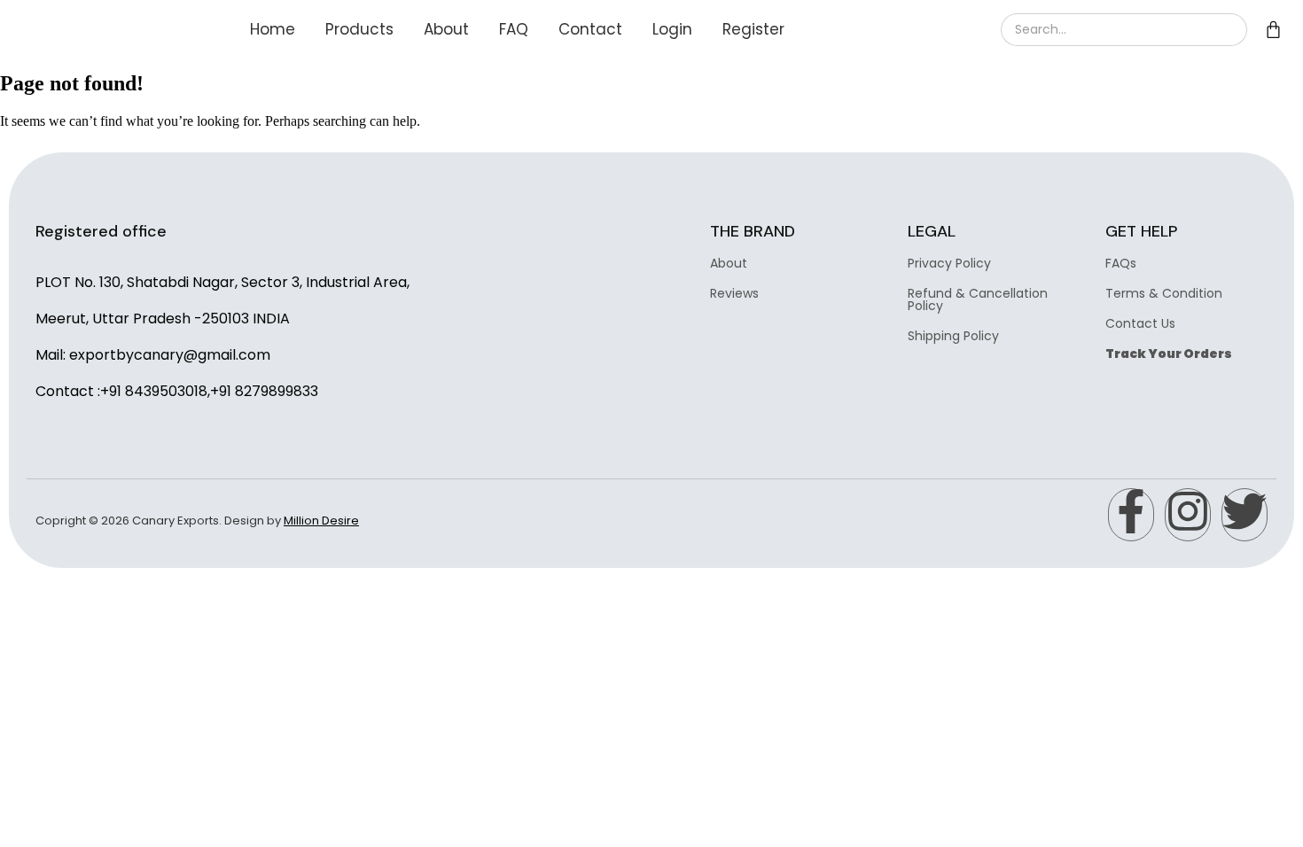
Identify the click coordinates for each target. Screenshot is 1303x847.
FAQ (513, 29)
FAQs (1120, 263)
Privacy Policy (949, 263)
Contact (590, 29)
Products (359, 29)
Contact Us (1140, 323)
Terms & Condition (1163, 293)
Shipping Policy (953, 336)
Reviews (734, 293)
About (446, 29)
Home (272, 29)
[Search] (1226, 29)
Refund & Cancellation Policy (978, 299)
